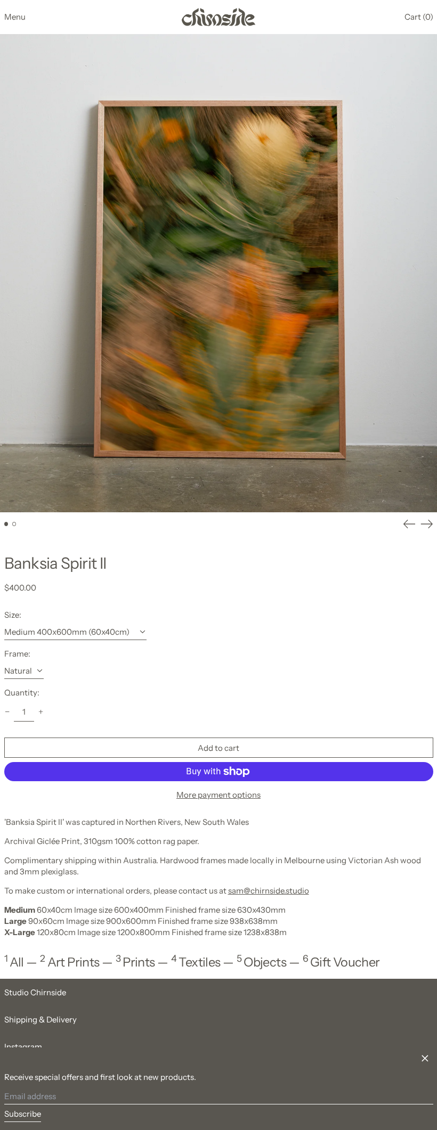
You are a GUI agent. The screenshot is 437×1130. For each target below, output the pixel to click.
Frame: (17, 654)
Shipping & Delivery (40, 1019)
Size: (12, 615)
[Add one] (41, 711)
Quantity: (21, 692)
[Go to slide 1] (6, 524)
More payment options (218, 795)
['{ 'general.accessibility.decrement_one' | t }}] (7, 711)
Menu (15, 17)
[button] (418, 17)
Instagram (23, 1047)
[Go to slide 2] (14, 524)
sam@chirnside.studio (268, 891)
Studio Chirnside (35, 992)
